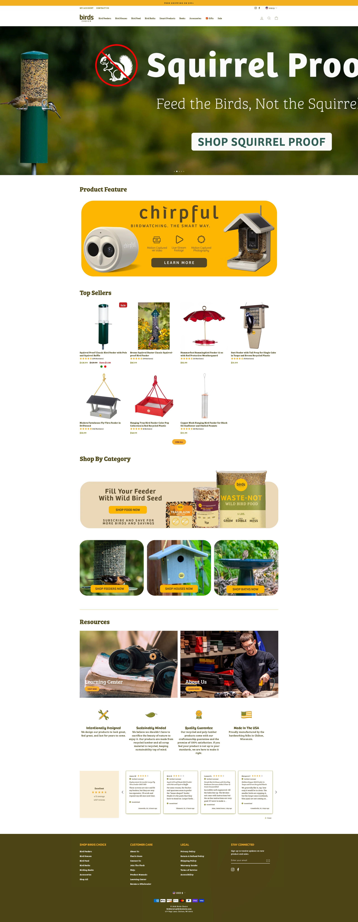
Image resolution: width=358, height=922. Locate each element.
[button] (122, 792)
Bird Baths (150, 18)
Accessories (195, 18)
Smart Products (167, 18)
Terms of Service (189, 869)
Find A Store (136, 856)
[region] (199, 792)
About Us (134, 851)
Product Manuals (138, 874)
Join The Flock (137, 865)
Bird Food (136, 18)
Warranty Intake (189, 865)
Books (182, 18)
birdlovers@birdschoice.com (179, 908)
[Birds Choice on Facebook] (238, 869)
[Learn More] (229, 664)
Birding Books (87, 869)
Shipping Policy (189, 860)
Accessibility (187, 874)
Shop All (84, 879)
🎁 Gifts (209, 18)
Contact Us (135, 860)
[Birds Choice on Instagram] (232, 869)
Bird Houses (121, 18)
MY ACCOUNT (86, 7)
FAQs (132, 869)
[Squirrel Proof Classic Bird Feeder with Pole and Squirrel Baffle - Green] (101, 366)
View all (179, 441)
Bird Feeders (105, 18)
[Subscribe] (268, 860)
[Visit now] (129, 664)
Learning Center (138, 879)
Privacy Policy (188, 851)
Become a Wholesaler (140, 883)
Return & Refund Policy (192, 856)
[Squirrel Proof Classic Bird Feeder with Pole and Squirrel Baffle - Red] (105, 366)
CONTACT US (102, 7)
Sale (220, 18)
